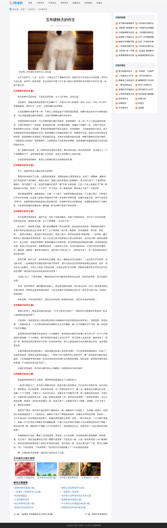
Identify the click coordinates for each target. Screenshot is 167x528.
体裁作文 (76, 3)
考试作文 (64, 3)
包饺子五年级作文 (100, 514)
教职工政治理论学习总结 (73, 488)
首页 (30, 3)
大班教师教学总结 (126, 32)
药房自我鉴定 (21, 496)
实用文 (99, 3)
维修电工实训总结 (126, 80)
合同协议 (88, 3)
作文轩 (81, 525)
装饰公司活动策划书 (24, 507)
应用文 (141, 103)
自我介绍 (142, 99)
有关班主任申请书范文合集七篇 (76, 496)
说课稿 (141, 108)
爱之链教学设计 (125, 71)
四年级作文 (123, 99)
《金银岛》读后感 (70, 492)
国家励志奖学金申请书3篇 (74, 507)
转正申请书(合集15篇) (25, 503)
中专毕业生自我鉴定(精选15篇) (76, 503)
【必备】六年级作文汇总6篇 (28, 492)
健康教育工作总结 (146, 80)
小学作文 (40, 3)
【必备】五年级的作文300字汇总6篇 (36, 514)
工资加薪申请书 (22, 499)
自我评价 (122, 103)
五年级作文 (42, 9)
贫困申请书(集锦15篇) (25, 488)
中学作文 (52, 3)
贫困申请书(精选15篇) (72, 499)
